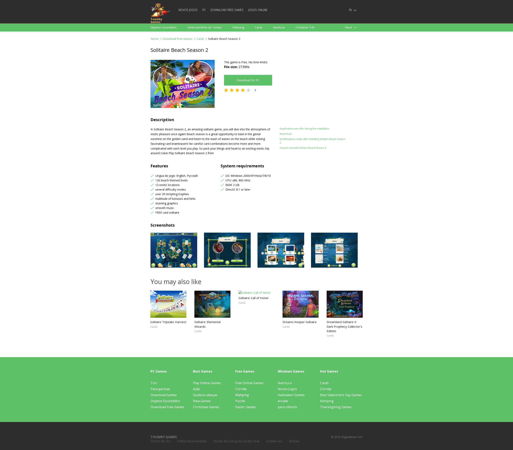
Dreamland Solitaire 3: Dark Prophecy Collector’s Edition (344, 326)
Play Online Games (207, 383)
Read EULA (286, 134)
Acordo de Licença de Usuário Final (236, 441)
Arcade (283, 401)
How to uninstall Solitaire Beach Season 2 (303, 148)
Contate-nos (274, 441)
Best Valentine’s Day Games (341, 395)
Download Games (163, 395)
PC (204, 10)
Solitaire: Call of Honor (253, 298)
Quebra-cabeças (205, 395)
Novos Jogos (188, 10)
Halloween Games (291, 395)
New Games (202, 401)
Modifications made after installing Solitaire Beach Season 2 (312, 140)
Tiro (153, 383)
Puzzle (240, 401)
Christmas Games (206, 407)
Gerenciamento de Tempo (204, 27)
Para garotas (160, 389)
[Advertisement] (314, 88)
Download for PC (248, 80)
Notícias (294, 441)
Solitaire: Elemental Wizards (207, 324)
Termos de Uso (160, 441)
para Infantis (287, 407)
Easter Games (245, 407)
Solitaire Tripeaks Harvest (168, 322)
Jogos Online (258, 10)
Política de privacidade (192, 441)
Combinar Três (305, 27)
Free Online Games (249, 383)
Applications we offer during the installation (304, 128)
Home (154, 39)
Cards (258, 27)
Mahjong (238, 27)
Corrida (240, 389)
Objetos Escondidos (163, 27)
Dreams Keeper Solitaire (300, 322)
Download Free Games (227, 10)
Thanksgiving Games (336, 407)
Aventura (279, 27)
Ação (196, 389)
